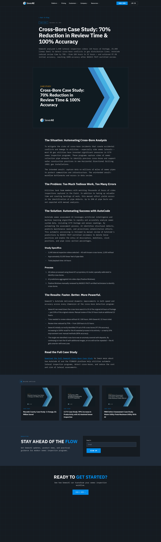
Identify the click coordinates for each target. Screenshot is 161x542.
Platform (54, 3)
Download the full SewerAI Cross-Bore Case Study (69, 358)
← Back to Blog (44, 17)
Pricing (63, 3)
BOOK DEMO (122, 3)
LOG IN (133, 3)
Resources (94, 3)
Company (83, 3)
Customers (72, 3)
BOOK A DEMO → (80, 492)
